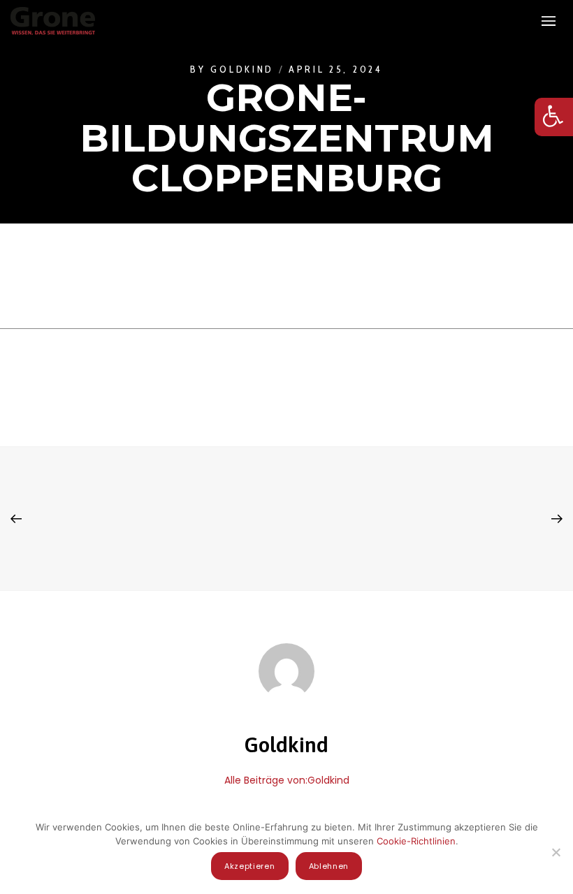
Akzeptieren (249, 866)
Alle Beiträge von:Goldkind (286, 780)
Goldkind (242, 69)
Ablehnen (329, 866)
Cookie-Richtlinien (416, 841)
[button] (554, 117)
